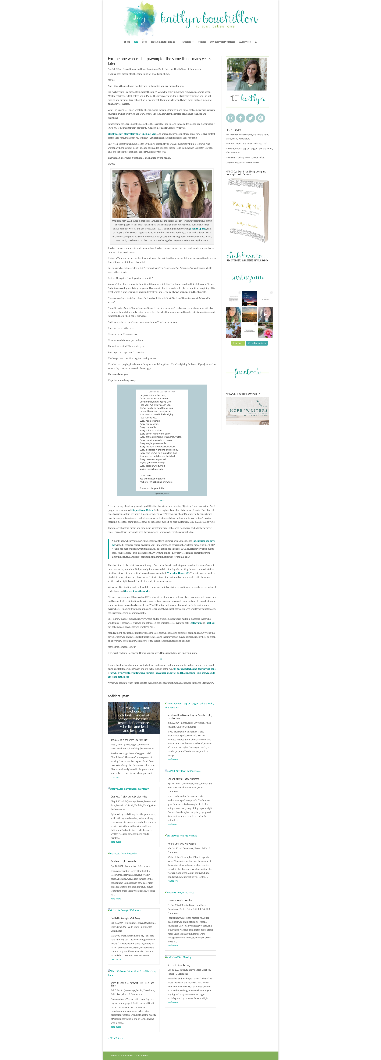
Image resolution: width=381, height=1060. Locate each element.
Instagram (195, 623)
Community (143, 744)
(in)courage (130, 744)
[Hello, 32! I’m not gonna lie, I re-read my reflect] (233, 314)
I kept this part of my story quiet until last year (132, 134)
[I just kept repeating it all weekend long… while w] (233, 330)
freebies (202, 42)
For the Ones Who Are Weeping (182, 843)
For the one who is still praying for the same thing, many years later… (159, 60)
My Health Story (178, 69)
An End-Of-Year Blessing (179, 965)
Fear (119, 994)
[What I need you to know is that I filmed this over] (265, 314)
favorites (186, 42)
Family (146, 805)
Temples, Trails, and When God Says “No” (129, 740)
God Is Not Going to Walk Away (125, 918)
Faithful (138, 805)
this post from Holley (142, 510)
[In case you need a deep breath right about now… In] (265, 330)
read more (116, 777)
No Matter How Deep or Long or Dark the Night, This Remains (189, 717)
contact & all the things (163, 42)
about (127, 42)
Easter (188, 787)
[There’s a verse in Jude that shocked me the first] (249, 314)
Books (140, 801)
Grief (167, 69)
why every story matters (222, 42)
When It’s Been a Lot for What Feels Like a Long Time (132, 984)
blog (136, 42)
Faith (161, 69)
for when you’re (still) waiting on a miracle (132, 673)
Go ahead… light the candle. (124, 861)
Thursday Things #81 (178, 573)
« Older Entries (115, 1038)
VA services (245, 42)
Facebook (210, 623)
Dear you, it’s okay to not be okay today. (129, 796)
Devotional (151, 69)
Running (144, 927)
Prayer (171, 973)
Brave (125, 69)
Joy (134, 866)
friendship (134, 748)
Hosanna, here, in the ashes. (180, 900)
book (144, 42)
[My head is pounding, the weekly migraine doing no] (249, 298)
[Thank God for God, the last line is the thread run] (249, 330)
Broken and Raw (137, 69)
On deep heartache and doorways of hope (194, 669)
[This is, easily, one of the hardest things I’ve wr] (265, 298)
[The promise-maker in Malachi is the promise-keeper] (233, 298)
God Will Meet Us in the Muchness (183, 779)
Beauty (128, 866)
